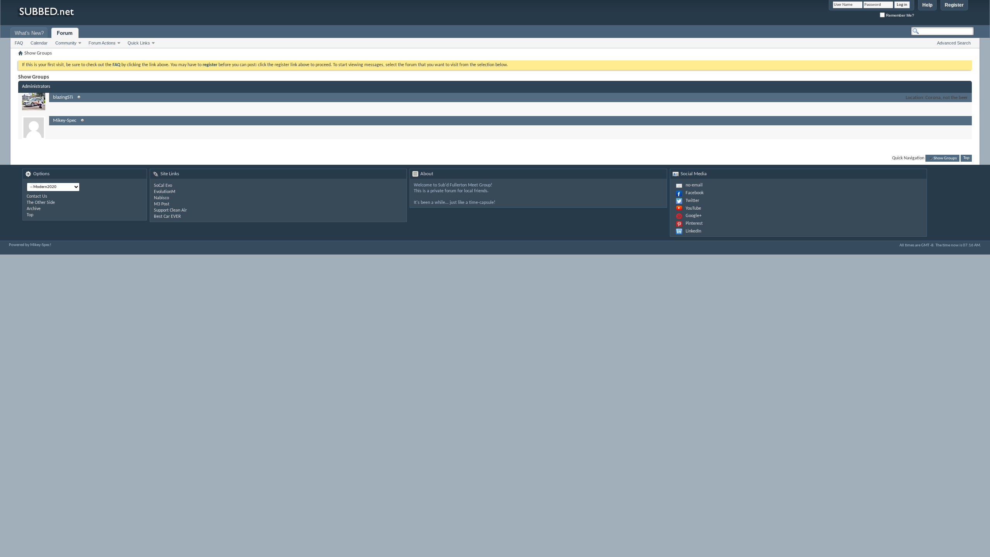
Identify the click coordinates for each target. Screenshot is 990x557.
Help (927, 5)
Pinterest (694, 223)
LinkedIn (693, 231)
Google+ (694, 216)
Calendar (39, 43)
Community (66, 43)
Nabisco (161, 198)
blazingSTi (63, 97)
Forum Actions (102, 43)
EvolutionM (164, 192)
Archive (34, 209)
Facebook (694, 193)
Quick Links (139, 43)
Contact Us (37, 196)
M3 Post (161, 204)
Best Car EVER (167, 216)
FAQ (19, 43)
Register (954, 5)
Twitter (692, 200)
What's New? (29, 33)
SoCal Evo (163, 185)
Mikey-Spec (65, 120)
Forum (65, 33)
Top (966, 158)
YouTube (693, 208)
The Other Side (41, 202)
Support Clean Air (170, 210)
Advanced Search (954, 43)
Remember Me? (899, 15)
